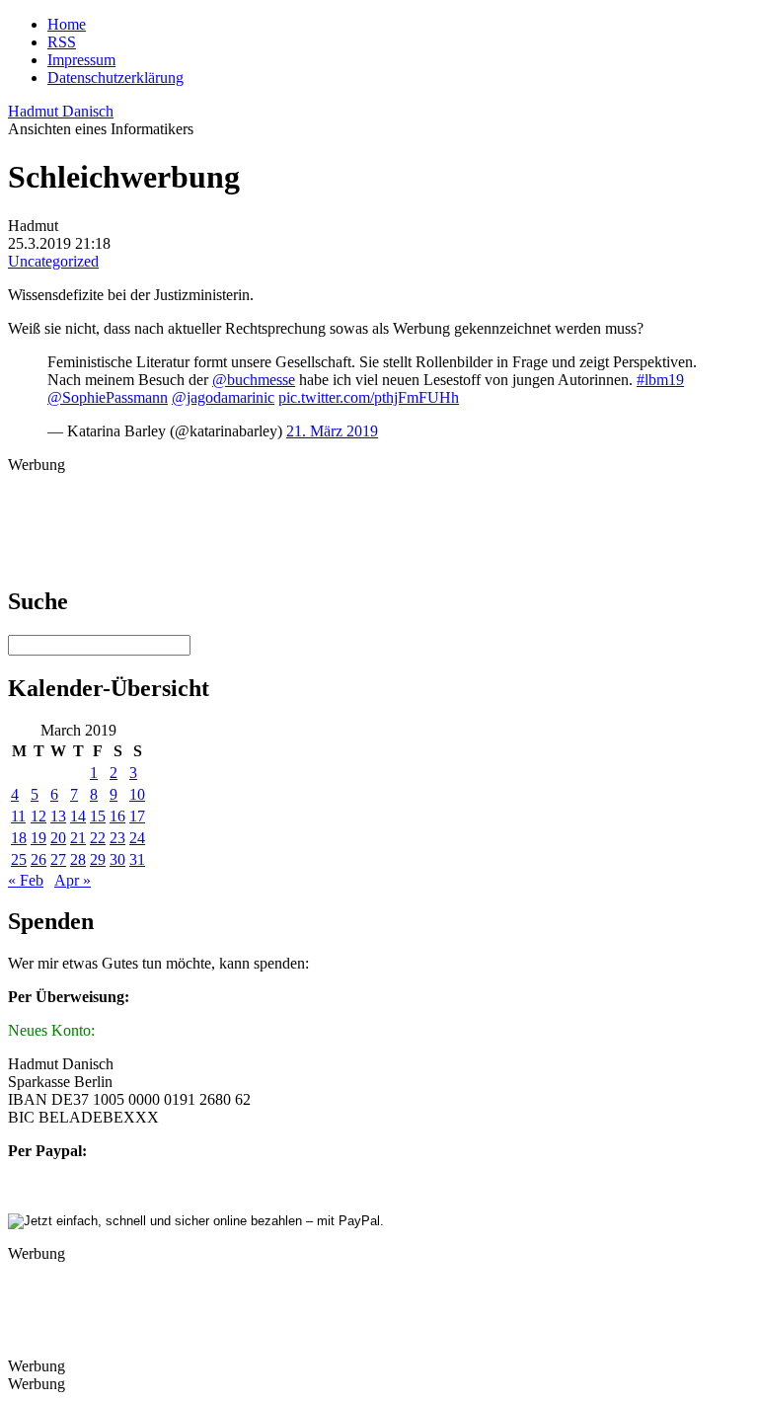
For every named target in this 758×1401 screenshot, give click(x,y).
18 (19, 837)
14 (78, 816)
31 (137, 859)
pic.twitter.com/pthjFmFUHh (368, 397)
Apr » (72, 880)
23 (117, 837)
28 (78, 859)
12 (38, 816)
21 (78, 837)
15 (98, 816)
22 (98, 837)
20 (58, 837)
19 (38, 837)
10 (137, 794)
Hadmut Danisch (61, 111)
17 (137, 816)
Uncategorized (53, 261)
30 (117, 859)
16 (117, 816)
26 (38, 859)
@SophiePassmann (107, 397)
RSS (61, 42)
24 (137, 837)
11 (18, 816)
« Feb (25, 880)
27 (58, 859)
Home (66, 24)
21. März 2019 (332, 431)
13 (58, 816)
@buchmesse (253, 379)
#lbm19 (660, 379)
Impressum (81, 59)
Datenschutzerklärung (115, 77)
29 (98, 859)
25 (19, 859)
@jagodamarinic (223, 397)
